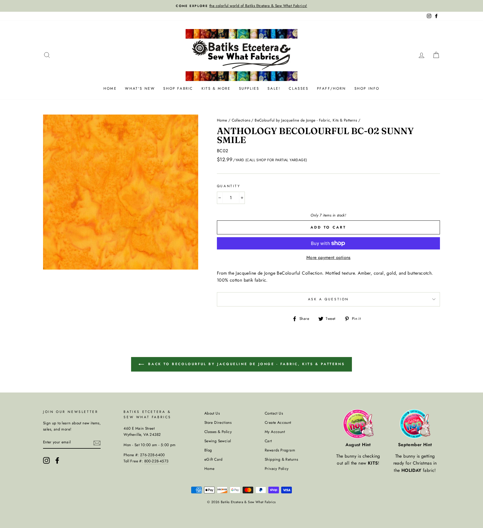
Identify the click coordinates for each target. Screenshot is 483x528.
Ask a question (328, 299)
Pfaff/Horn (331, 88)
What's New (140, 88)
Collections (241, 120)
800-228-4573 (156, 461)
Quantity (229, 186)
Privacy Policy (277, 468)
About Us (212, 413)
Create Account (278, 422)
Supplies (249, 88)
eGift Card (213, 459)
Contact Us (274, 413)
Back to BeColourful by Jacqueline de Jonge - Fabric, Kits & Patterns (245, 363)
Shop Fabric (178, 88)
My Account (275, 431)
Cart (268, 441)
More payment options (328, 257)
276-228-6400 (152, 455)
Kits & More (216, 88)
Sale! (273, 88)
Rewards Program (280, 450)
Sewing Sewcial (217, 441)
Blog (208, 450)
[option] (241, 6)
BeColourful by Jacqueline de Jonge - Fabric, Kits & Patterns (306, 120)
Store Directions (217, 422)
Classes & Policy (218, 431)
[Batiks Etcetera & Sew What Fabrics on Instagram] (46, 460)
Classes (298, 88)
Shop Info (367, 88)
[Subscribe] (97, 442)
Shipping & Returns (281, 459)
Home (110, 88)
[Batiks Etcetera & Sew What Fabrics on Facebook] (57, 460)
